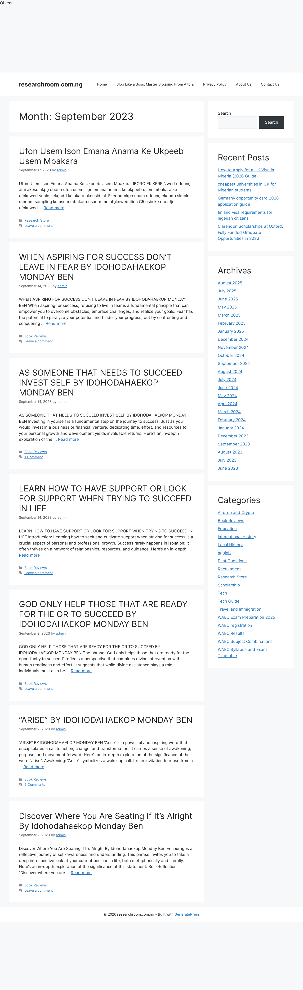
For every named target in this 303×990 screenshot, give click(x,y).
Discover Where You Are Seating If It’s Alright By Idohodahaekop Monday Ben (105, 821)
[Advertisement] (142, 39)
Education (227, 528)
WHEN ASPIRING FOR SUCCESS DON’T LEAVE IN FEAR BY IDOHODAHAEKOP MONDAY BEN (95, 267)
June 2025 (228, 299)
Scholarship (229, 585)
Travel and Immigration (239, 609)
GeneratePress (187, 914)
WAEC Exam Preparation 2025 (246, 617)
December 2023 (233, 436)
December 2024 (233, 339)
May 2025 (227, 307)
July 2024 (227, 379)
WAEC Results (231, 633)
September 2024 (234, 363)
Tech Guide (229, 601)
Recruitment (229, 569)
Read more (54, 207)
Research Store (36, 220)
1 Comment (33, 457)
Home (102, 84)
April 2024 (227, 403)
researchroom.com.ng (51, 84)
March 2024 (229, 411)
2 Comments (34, 784)
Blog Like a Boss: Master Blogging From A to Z (155, 84)
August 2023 (230, 452)
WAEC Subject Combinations (245, 641)
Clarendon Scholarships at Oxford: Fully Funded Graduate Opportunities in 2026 (250, 232)
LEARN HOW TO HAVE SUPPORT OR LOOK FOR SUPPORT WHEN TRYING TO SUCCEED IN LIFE (105, 498)
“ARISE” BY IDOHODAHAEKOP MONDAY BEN (105, 720)
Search (224, 113)
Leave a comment (38, 225)
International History (237, 536)
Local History (230, 544)
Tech (222, 593)
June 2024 (228, 387)
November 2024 (233, 347)
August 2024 (230, 371)
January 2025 (231, 331)
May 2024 (227, 395)
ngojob (224, 552)
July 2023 (227, 460)
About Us (243, 84)
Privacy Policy (215, 84)
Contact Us (270, 84)
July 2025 (227, 291)
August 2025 (230, 283)
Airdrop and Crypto (236, 512)
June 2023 (228, 468)
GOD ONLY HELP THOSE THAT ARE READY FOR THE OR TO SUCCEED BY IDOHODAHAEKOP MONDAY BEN (103, 614)
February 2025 (231, 323)
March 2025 (229, 315)
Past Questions (232, 561)
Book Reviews (35, 336)
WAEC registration (235, 625)
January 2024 (231, 428)
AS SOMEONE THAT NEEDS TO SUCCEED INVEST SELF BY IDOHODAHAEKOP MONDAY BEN (100, 382)
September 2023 (234, 444)
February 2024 (232, 420)
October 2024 (231, 355)
